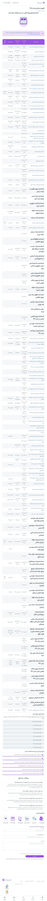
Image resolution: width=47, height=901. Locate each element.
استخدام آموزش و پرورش (36, 698)
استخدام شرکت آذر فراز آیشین (39, 483)
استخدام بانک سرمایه (37, 218)
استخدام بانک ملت (40, 156)
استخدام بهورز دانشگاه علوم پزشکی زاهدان (36, 436)
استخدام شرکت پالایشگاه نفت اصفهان (37, 403)
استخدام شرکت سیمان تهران (39, 56)
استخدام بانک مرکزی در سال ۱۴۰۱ (38, 223)
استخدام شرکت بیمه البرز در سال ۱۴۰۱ (37, 367)
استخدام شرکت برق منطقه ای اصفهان (37, 75)
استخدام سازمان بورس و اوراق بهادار (37, 85)
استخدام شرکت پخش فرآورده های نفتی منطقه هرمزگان (37, 621)
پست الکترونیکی (41, 834)
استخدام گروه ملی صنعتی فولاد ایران (37, 92)
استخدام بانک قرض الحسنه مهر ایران (37, 80)
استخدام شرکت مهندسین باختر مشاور (37, 165)
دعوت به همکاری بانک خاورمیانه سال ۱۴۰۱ (36, 375)
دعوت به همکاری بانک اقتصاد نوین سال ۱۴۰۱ (36, 371)
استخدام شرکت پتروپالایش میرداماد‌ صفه (36, 47)
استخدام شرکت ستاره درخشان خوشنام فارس (36, 180)
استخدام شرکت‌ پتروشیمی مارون (38, 122)
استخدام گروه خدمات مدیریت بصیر (37, 514)
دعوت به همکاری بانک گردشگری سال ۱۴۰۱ (36, 88)
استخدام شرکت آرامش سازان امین (38, 489)
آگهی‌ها (23, 899)
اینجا (34, 787)
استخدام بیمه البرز (41, 130)
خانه (42, 899)
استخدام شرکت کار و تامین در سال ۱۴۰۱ (37, 338)
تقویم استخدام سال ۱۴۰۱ (37, 8)
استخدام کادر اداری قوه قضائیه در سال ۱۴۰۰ (36, 710)
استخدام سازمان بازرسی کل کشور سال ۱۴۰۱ (36, 106)
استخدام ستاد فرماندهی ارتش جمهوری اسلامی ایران (36, 266)
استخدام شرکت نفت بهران (39, 51)
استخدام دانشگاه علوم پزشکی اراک (38, 417)
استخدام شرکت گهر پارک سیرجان (38, 133)
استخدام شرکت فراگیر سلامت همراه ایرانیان (36, 170)
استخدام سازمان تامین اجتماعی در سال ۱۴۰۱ (36, 352)
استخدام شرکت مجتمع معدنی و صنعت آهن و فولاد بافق (37, 631)
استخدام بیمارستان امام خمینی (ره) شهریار (36, 117)
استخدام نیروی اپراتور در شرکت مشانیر (37, 184)
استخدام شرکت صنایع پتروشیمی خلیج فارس (36, 97)
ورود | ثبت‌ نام (6, 2)
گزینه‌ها (32, 899)
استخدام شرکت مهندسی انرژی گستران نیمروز (36, 126)
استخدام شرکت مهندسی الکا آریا (38, 112)
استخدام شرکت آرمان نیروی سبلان (38, 102)
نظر (43, 841)
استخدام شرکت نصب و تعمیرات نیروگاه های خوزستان (37, 249)
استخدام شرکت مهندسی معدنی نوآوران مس (36, 389)
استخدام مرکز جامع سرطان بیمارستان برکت (36, 495)
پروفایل (4, 899)
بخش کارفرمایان (16, 2)
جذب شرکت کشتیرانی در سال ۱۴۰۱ (38, 60)
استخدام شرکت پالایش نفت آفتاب (38, 499)
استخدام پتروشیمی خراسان (39, 151)
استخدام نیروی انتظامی (40, 161)
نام (43, 828)
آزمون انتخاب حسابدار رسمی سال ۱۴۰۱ (37, 393)
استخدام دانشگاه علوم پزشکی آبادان (37, 445)
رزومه (14, 899)
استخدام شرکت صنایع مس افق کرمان (37, 384)
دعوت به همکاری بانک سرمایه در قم (37, 348)
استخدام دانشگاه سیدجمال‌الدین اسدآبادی (36, 227)
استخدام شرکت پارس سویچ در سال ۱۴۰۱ (37, 412)
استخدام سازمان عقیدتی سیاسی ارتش (37, 108)
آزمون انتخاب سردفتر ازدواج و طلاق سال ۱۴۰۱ (36, 70)
